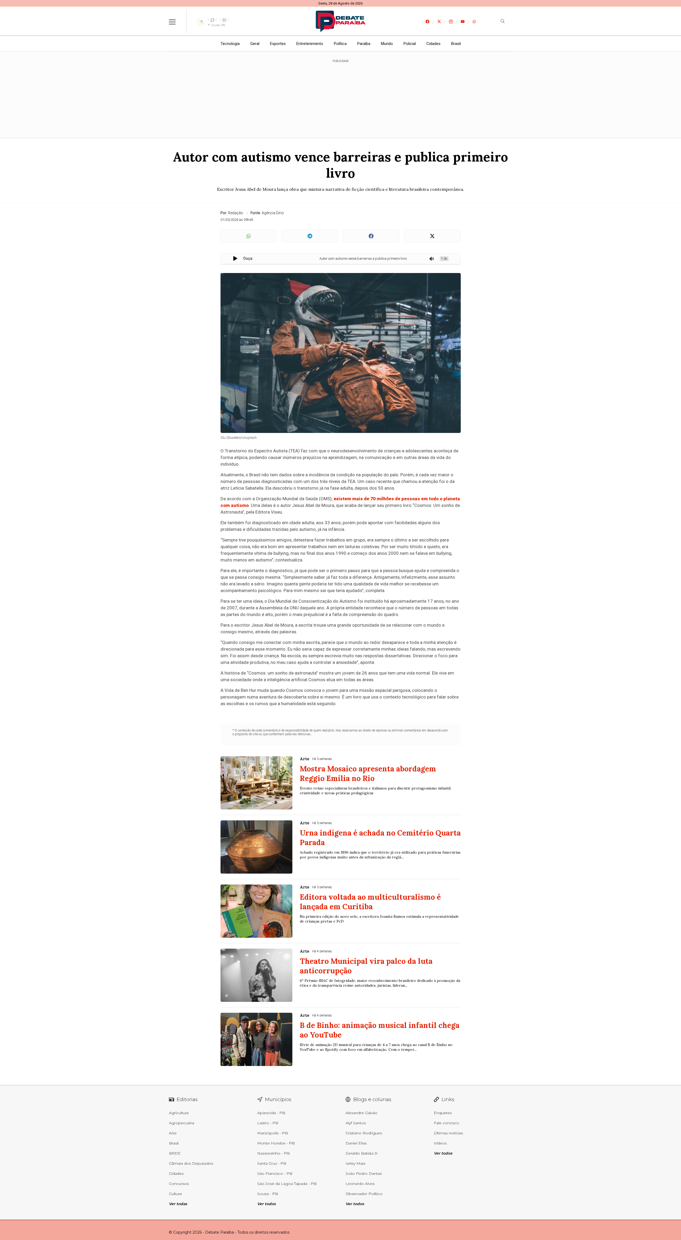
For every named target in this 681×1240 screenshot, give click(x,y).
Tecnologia (230, 43)
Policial (410, 43)
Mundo (387, 43)
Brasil (456, 43)
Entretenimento (309, 43)
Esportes (278, 43)
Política (340, 43)
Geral (254, 43)
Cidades (433, 43)
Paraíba (363, 43)
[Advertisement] (340, 96)
